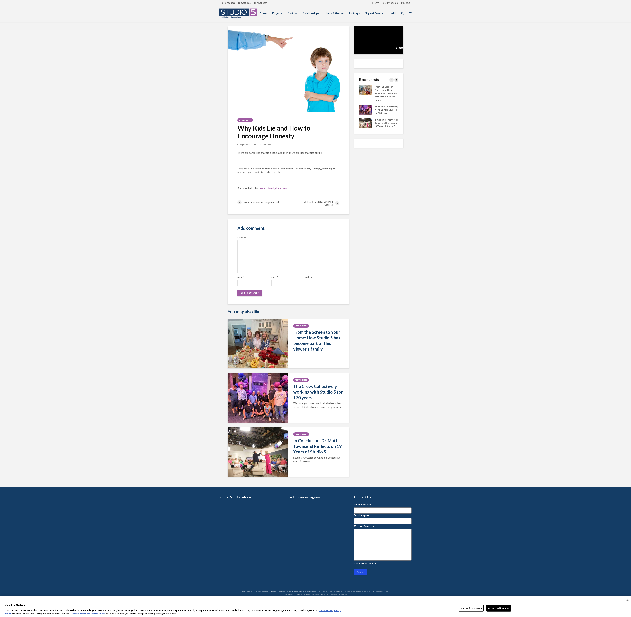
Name (240, 277)
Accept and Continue (498, 608)
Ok (627, 600)
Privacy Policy (288, 594)
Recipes (292, 13)
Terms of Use (326, 610)
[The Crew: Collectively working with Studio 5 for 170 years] (258, 397)
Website (308, 277)
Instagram (229, 3)
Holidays (354, 13)
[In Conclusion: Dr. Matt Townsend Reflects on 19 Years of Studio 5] (258, 451)
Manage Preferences (471, 608)
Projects (277, 13)
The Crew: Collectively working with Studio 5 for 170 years (318, 392)
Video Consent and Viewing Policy (88, 613)
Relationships (311, 13)
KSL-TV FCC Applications (338, 594)
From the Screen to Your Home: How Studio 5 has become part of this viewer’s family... (316, 340)
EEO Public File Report (302, 594)
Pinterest (262, 3)
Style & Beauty (374, 13)
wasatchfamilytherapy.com (274, 188)
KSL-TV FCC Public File (320, 594)
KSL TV (375, 3)
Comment (241, 238)
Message (364, 526)
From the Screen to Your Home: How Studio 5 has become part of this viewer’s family (386, 93)
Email (274, 277)
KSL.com (405, 3)
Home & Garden (334, 13)
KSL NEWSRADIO (390, 3)
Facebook (245, 3)
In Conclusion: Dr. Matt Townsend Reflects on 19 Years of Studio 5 (317, 446)
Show (263, 13)
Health (392, 13)
